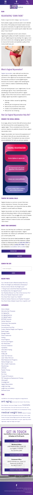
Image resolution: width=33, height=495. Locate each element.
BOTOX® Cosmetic (6, 319)
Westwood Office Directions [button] (16, 455)
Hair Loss (27, 407)
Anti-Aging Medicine (6, 315)
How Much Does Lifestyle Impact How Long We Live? (16, 301)
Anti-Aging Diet (5, 313)
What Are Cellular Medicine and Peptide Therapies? (15, 299)
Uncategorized (5, 382)
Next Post (19, 256)
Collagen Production (18, 405)
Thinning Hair (19, 419)
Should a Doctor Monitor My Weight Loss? (12, 287)
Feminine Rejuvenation (6, 407)
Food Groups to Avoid (19, 407)
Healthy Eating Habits (5, 409)
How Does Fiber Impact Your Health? (11, 297)
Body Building (26, 402)
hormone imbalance (6, 345)
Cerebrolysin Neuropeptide (8, 323)
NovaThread (20, 415)
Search (13, 273)
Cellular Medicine (6, 321)
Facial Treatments (6, 335)
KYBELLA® (4, 354)
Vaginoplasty (3, 421)
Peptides (3, 372)
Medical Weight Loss (7, 362)
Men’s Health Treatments (8, 364)
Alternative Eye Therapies (8, 311)
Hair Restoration (5, 343)
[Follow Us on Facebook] (16, 485)
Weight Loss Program (16, 421)
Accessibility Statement (28, 492)
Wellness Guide (5, 390)
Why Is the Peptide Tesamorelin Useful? (12, 295)
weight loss (9, 421)
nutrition (25, 415)
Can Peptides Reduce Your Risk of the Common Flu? (15, 293)
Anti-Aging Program (6, 317)
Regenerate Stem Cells (17, 417)
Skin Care (4, 374)
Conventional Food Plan (7, 327)
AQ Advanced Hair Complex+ (17, 402)
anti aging (6, 401)
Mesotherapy (5, 366)
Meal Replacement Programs (9, 360)
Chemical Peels (5, 325)
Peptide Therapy (5, 370)
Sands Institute (16, 7)
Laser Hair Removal (6, 356)
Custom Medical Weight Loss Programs (12, 329)
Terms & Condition (28, 490)
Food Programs (5, 339)
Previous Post (13, 251)
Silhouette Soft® (13, 419)
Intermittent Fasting (6, 349)
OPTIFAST (4, 368)
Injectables (4, 347)
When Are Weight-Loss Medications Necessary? (14, 284)
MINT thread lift (4, 415)
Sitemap (19, 490)
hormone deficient (14, 409)
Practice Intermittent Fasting (7, 417)
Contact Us (16, 441)
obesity (28, 415)
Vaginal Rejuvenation (23, 20)
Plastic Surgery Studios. (14, 490)
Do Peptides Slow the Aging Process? (11, 291)
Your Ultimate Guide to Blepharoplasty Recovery (14, 282)
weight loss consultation (7, 388)
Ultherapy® (4, 380)
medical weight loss (11, 412)
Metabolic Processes (26, 413)
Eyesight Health (5, 333)
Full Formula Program (7, 341)
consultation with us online (17, 247)
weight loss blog (5, 386)
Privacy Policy (23, 490)
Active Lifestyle (5, 309)
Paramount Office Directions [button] (16, 470)
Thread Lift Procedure (7, 376)
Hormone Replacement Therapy (24, 409)
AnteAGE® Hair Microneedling (7, 398)
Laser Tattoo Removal (7, 358)
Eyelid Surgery (5, 331)
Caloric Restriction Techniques (7, 405)
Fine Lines (13, 407)
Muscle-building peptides (13, 415)
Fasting (3, 337)
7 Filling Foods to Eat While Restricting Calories (14, 289)
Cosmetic (26, 405)
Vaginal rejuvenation (6, 73)
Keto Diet (3, 352)
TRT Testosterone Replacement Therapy (12, 378)
